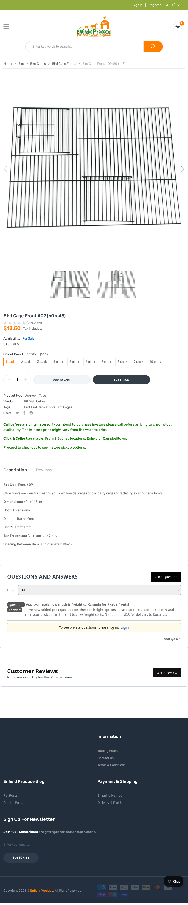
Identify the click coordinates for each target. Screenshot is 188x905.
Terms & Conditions (111, 765)
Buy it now (121, 379)
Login (124, 627)
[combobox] (84, 46)
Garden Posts (13, 803)
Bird (27, 407)
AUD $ (171, 5)
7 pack (106, 362)
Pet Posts (10, 796)
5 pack (74, 362)
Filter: (11, 590)
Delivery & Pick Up (110, 803)
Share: (7, 413)
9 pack (138, 362)
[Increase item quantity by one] (25, 379)
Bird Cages (64, 407)
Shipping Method (109, 796)
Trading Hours (107, 751)
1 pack (10, 362)
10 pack (155, 362)
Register (155, 5)
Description (15, 469)
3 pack (42, 362)
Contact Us (105, 758)
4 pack (58, 362)
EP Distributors (35, 401)
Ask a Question (166, 577)
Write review (167, 673)
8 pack (122, 362)
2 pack (26, 362)
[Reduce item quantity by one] (9, 379)
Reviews (44, 469)
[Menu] (9, 26)
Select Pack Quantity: (25, 354)
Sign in (137, 5)
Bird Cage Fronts (43, 407)
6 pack (90, 362)
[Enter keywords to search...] (153, 46)
